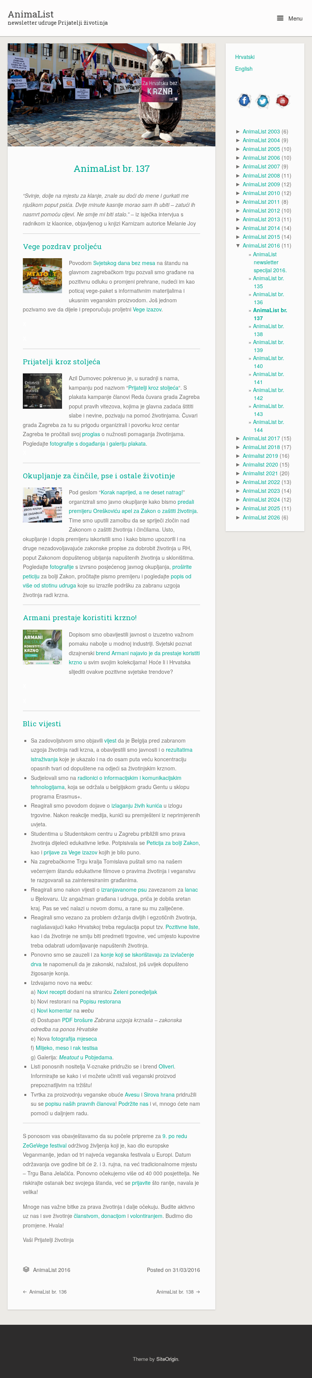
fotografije (62, 566)
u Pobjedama (85, 1057)
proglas (91, 434)
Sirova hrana (159, 1094)
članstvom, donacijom (100, 1215)
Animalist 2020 (260, 464)
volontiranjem (146, 1215)
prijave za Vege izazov (70, 852)
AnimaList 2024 (261, 499)
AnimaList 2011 (261, 201)
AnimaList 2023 (261, 490)
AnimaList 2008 (261, 175)
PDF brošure (77, 1020)
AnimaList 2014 (261, 228)
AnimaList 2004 (261, 140)
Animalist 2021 (260, 473)
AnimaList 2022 (261, 482)
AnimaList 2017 (261, 438)
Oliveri (166, 1066)
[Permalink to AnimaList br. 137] (111, 94)
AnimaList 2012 (261, 210)
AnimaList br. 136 (47, 1291)
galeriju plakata (127, 443)
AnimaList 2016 (51, 1269)
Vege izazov (147, 309)
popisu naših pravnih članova (80, 1103)
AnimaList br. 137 (111, 168)
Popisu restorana (100, 1001)
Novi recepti (51, 991)
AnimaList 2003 (261, 131)
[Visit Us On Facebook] (244, 107)
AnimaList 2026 (261, 517)
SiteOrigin (167, 1358)
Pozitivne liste (182, 926)
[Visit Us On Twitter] (263, 107)
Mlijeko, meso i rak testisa (67, 1047)
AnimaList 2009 (261, 184)
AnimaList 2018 (261, 447)
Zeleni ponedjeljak (135, 991)
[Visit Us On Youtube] (281, 107)
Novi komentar (54, 1010)
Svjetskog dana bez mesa (124, 263)
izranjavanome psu (124, 889)
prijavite (141, 1182)
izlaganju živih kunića (136, 805)
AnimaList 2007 (261, 166)
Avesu (132, 1094)
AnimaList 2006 (261, 157)
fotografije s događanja (77, 443)
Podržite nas (133, 1103)
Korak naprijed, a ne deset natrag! (142, 492)
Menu (294, 18)
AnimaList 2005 (261, 148)
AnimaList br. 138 (175, 1291)
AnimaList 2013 (261, 219)
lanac (191, 889)
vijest (110, 740)
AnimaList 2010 (261, 193)
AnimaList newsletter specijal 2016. (270, 262)
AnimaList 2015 (261, 236)
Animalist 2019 (260, 455)
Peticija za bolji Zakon (172, 842)
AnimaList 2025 (261, 508)
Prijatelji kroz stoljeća (153, 387)
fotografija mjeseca (74, 1038)
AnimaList (31, 14)
